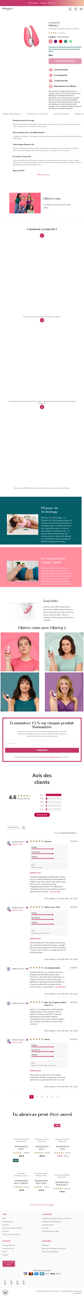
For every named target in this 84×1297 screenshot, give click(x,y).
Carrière (5, 1255)
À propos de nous (8, 1245)
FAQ (4, 1218)
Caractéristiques (11, 114)
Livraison (5, 1231)
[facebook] (17, 1281)
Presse (4, 1252)
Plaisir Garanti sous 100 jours (12, 1228)
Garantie (5, 1225)
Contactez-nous (8, 1248)
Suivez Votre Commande (11, 1234)
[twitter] (11, 1281)
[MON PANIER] (76, 9)
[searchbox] (14, 827)
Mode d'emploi (7, 1222)
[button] (8, 1264)
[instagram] (5, 1281)
